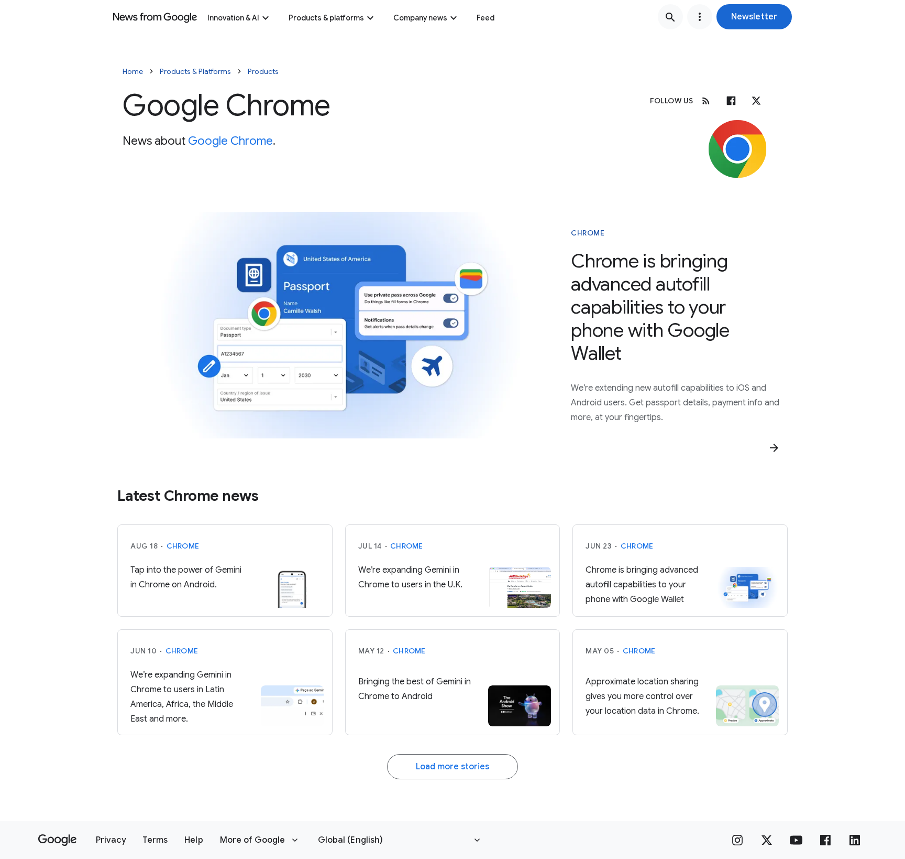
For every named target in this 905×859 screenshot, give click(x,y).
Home (133, 71)
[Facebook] (731, 100)
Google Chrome (230, 141)
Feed (485, 18)
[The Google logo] (57, 840)
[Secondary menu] (699, 16)
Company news (420, 18)
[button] (754, 16)
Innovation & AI (233, 18)
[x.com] (756, 100)
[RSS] (706, 100)
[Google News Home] (155, 16)
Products (263, 71)
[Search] (670, 16)
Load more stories (452, 766)
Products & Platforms (195, 71)
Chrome (587, 233)
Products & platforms (326, 18)
